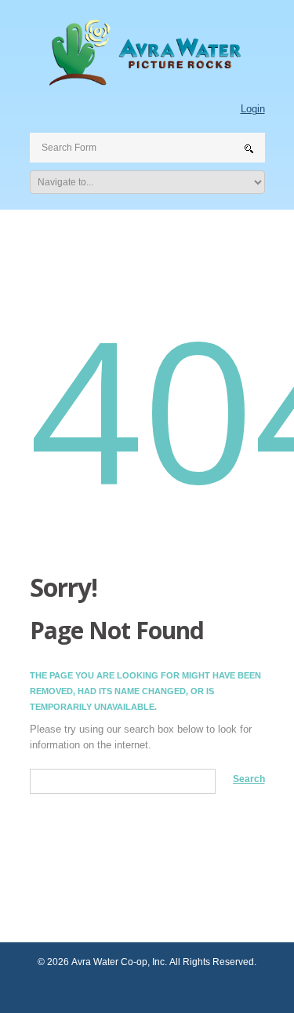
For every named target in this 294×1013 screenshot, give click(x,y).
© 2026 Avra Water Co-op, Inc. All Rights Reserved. (147, 961)
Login (253, 109)
